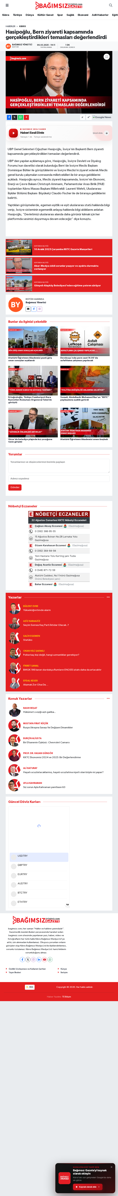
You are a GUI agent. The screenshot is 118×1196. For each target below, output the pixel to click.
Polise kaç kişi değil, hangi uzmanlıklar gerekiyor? (51, 655)
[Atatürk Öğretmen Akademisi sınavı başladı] (85, 422)
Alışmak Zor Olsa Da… (35, 684)
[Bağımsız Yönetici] (15, 304)
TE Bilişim (66, 997)
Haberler (10, 26)
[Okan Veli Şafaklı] (14, 652)
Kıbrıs (5, 15)
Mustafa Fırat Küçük (35, 723)
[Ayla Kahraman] (14, 785)
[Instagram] (39, 309)
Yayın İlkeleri (15, 972)
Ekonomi (83, 15)
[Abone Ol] (102, 117)
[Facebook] (33, 309)
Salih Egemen (31, 636)
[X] (27, 959)
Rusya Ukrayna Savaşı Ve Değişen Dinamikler (48, 727)
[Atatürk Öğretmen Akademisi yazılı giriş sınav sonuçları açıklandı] (33, 341)
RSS (31, 987)
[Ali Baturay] (14, 770)
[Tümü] (108, 597)
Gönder (15, 487)
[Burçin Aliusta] (14, 740)
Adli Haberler (100, 15)
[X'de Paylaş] (14, 117)
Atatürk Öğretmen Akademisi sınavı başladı (84, 439)
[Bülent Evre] (14, 608)
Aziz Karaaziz (31, 621)
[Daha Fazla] (26, 117)
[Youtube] (44, 959)
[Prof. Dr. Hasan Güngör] (14, 755)
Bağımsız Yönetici (36, 302)
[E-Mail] (28, 309)
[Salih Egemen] (14, 638)
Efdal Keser (30, 681)
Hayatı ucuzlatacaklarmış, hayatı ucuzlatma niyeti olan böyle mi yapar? (63, 772)
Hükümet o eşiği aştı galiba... (39, 712)
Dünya (30, 15)
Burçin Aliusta (32, 738)
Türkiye (17, 15)
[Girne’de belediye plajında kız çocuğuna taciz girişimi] (33, 422)
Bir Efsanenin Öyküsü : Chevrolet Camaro (46, 742)
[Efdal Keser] (14, 682)
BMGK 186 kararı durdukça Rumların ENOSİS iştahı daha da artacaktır (62, 670)
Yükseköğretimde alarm (37, 610)
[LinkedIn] (38, 959)
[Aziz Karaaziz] (14, 623)
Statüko (27, 640)
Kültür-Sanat (45, 15)
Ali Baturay (30, 768)
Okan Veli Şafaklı (33, 651)
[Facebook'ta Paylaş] (9, 117)
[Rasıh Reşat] (14, 710)
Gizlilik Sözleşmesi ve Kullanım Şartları (27, 969)
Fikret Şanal (31, 666)
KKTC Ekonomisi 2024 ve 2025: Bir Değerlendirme (52, 757)
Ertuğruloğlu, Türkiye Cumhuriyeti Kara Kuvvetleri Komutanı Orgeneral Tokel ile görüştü (30, 400)
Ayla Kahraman (32, 783)
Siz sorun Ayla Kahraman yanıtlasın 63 (44, 787)
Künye (64, 969)
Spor (60, 15)
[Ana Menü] (7, 5)
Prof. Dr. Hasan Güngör (38, 753)
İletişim (64, 972)
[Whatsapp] (50, 959)
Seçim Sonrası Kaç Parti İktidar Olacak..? (46, 625)
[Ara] (110, 6)
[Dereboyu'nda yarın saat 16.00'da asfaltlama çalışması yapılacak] (85, 341)
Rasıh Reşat (30, 708)
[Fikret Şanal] (14, 667)
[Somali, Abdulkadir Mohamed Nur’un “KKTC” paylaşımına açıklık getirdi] (85, 380)
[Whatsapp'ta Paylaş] (20, 117)
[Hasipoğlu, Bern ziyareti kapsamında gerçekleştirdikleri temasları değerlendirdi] (59, 82)
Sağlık (70, 15)
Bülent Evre (30, 606)
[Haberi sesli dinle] (13, 133)
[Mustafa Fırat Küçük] (14, 725)
